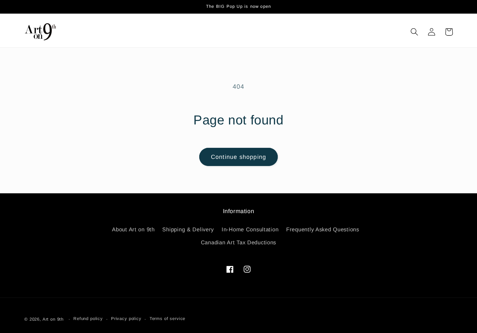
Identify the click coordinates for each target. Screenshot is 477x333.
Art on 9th (53, 319)
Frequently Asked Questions (322, 229)
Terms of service (167, 318)
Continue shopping (238, 157)
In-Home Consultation (250, 229)
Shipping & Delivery (188, 229)
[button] (414, 32)
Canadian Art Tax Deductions (238, 242)
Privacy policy (126, 318)
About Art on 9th (133, 229)
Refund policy (88, 318)
